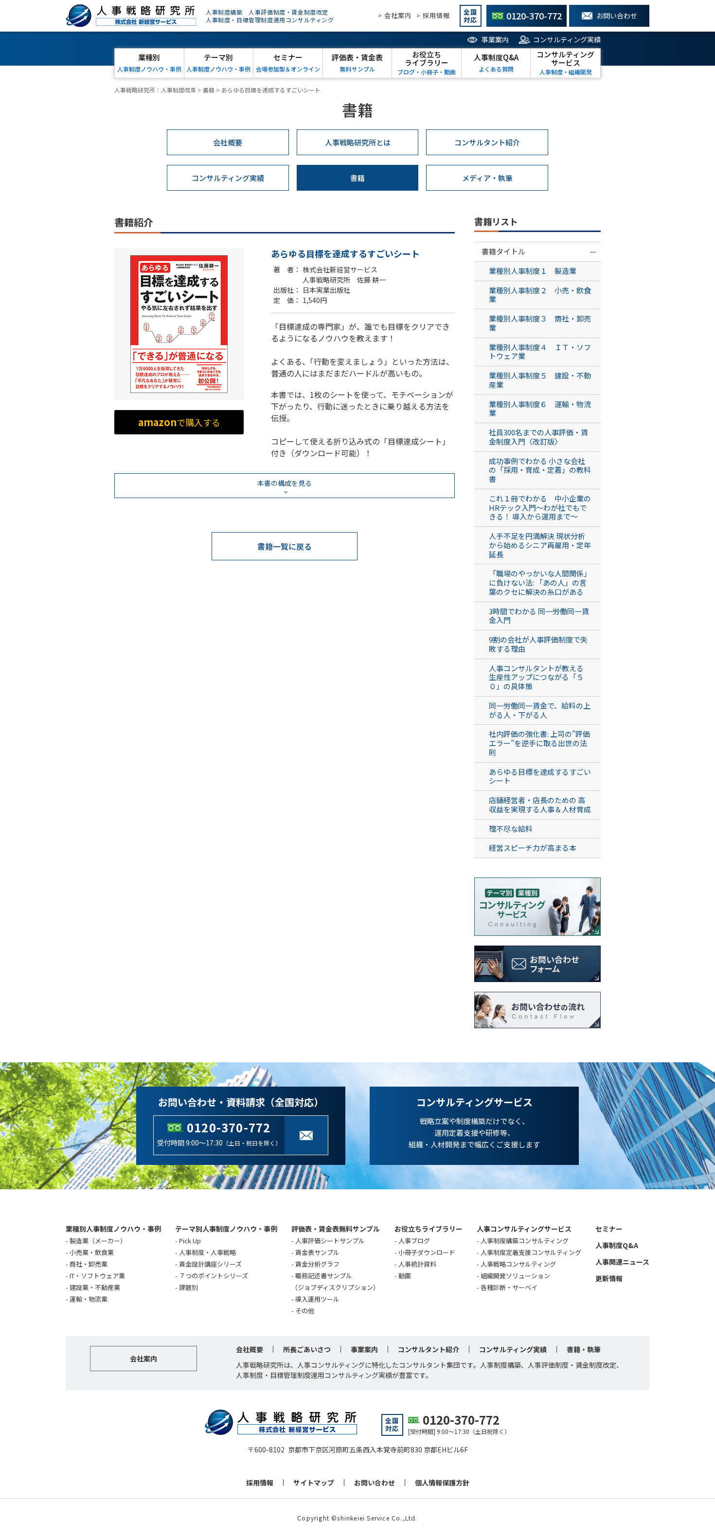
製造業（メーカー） (98, 1240)
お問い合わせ (374, 1482)
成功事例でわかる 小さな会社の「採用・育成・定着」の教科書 (540, 470)
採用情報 (259, 1482)
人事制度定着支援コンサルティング (531, 1252)
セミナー (609, 1229)
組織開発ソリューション (515, 1275)
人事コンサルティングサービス (524, 1229)
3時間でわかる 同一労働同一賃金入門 (539, 616)
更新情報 (609, 1278)
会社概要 (227, 142)
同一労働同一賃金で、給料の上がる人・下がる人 (539, 710)
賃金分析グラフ (317, 1264)
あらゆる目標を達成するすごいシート (540, 776)
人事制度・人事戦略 (207, 1252)
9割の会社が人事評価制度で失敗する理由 (538, 644)
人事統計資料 (417, 1264)
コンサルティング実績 (567, 39)
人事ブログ (414, 1240)
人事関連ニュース (622, 1262)
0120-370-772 (228, 1127)
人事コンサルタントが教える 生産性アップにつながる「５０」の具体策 (540, 677)
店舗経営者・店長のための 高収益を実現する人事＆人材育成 (540, 804)
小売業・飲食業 (92, 1252)
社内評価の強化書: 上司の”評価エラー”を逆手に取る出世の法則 (539, 743)
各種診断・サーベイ (509, 1287)
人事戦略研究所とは (358, 142)
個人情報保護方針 (442, 1482)
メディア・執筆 (487, 178)
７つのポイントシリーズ (213, 1275)
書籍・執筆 (584, 1349)
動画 (404, 1275)
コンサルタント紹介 (487, 142)
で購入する (179, 422)
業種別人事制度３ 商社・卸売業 (540, 323)
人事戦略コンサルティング (518, 1264)
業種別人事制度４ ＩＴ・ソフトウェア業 (540, 351)
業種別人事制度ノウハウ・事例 (113, 1229)
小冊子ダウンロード (426, 1252)
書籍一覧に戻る (284, 546)
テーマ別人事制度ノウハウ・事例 (226, 1229)
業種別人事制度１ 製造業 (532, 271)
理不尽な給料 (511, 828)
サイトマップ (313, 1482)
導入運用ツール (317, 1299)
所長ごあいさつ (307, 1349)
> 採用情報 (433, 15)
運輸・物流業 (88, 1299)
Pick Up (190, 1240)
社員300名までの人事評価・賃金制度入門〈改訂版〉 (538, 437)
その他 (304, 1310)
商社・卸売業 (88, 1264)
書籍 (357, 178)
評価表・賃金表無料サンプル (335, 1229)
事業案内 (495, 39)
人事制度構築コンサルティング (525, 1240)
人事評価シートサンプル (330, 1240)
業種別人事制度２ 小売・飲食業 (540, 294)
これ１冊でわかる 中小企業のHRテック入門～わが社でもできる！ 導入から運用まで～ (540, 507)
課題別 (188, 1287)
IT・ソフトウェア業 (97, 1275)
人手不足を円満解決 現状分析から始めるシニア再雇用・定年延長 (540, 545)
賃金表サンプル (317, 1252)
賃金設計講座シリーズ (210, 1264)
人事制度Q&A (616, 1245)
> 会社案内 (394, 15)
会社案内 (143, 1358)
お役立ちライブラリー (428, 1229)
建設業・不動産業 (95, 1287)
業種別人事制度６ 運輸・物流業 (540, 408)
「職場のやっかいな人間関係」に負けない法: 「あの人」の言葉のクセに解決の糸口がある (540, 582)
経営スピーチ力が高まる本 (532, 847)
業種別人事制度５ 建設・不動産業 (540, 380)
